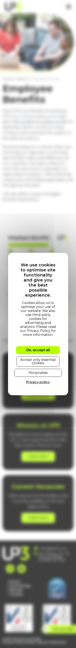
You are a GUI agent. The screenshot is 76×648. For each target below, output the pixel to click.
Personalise (38, 373)
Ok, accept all (38, 350)
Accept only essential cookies (38, 361)
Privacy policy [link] (38, 382)
